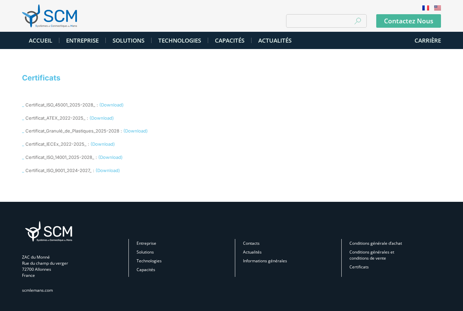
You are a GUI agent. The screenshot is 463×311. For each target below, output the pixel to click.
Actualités (252, 252)
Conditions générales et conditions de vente (371, 255)
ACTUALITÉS (274, 40)
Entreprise (82, 40)
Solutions (145, 252)
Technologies (149, 261)
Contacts (251, 243)
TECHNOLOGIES (179, 40)
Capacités (229, 40)
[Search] (357, 21)
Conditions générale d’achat (375, 243)
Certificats (359, 267)
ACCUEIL (40, 40)
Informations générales (265, 261)
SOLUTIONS (128, 40)
